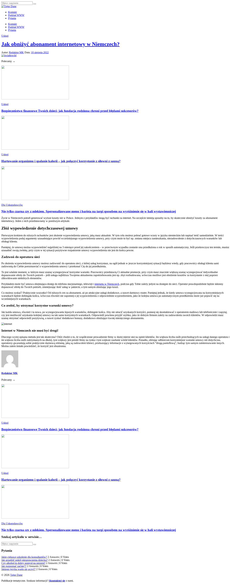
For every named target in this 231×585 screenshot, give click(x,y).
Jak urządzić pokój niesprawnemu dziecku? (24, 560)
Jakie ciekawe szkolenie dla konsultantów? (24, 557)
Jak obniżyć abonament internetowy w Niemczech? (60, 44)
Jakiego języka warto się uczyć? (18, 569)
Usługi (4, 35)
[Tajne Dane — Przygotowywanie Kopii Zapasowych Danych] (8, 6)
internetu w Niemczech (107, 284)
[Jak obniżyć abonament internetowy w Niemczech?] (8, 55)
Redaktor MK (16, 52)
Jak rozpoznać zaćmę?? (13, 566)
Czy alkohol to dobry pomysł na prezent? (23, 563)
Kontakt (12, 12)
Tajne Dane (16, 574)
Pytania (12, 18)
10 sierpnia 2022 (40, 52)
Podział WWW (16, 15)
